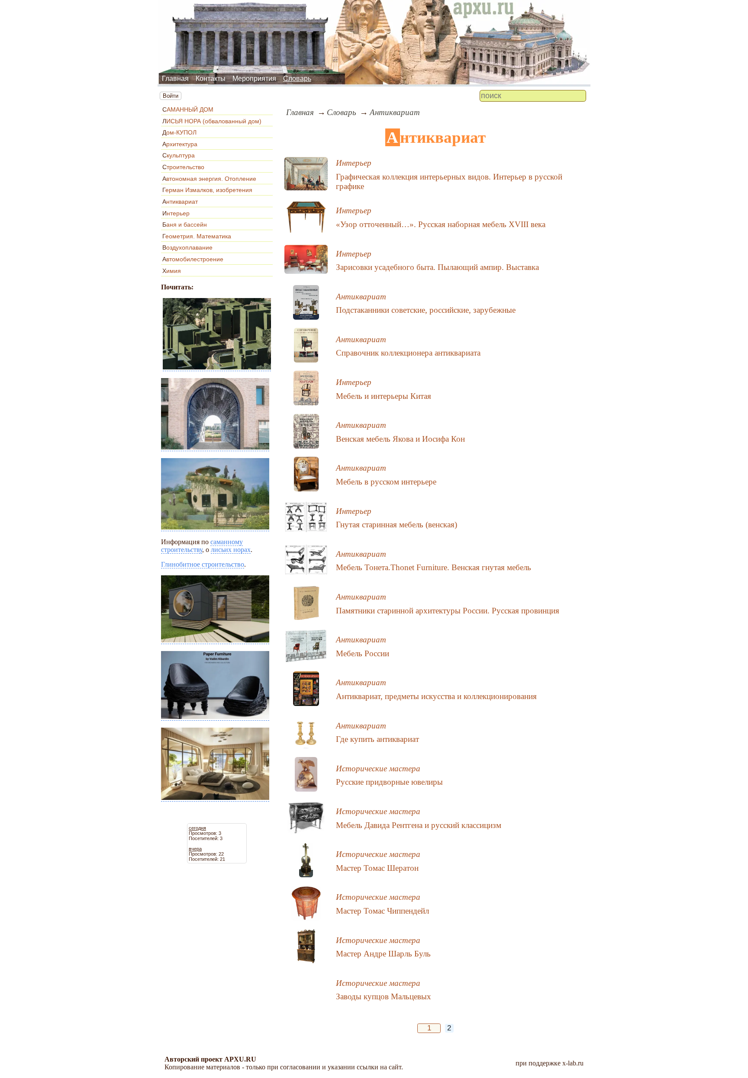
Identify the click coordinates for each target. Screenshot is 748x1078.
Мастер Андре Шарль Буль (383, 953)
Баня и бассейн (184, 224)
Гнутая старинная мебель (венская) (396, 524)
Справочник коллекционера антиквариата (408, 352)
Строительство (183, 167)
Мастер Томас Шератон (377, 868)
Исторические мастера (378, 768)
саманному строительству (202, 545)
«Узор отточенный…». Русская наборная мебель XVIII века (440, 224)
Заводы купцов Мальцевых (383, 996)
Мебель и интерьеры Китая (383, 396)
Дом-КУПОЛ (179, 132)
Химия (171, 270)
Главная (175, 78)
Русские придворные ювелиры (389, 781)
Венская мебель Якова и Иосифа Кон (400, 438)
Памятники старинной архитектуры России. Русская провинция (447, 610)
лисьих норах (231, 549)
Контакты (211, 78)
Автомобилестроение (192, 259)
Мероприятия (254, 78)
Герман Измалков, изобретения (207, 189)
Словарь (297, 78)
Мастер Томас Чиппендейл (382, 910)
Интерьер (176, 213)
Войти (170, 96)
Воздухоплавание (187, 247)
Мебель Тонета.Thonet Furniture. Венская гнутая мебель (433, 567)
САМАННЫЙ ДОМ (187, 109)
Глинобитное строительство (202, 564)
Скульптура (178, 155)
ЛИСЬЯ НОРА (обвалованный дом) (211, 121)
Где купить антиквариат (377, 739)
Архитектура (179, 144)
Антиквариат (180, 201)
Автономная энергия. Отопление (209, 178)
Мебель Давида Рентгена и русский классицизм (418, 825)
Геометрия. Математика (196, 236)
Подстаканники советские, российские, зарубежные (426, 309)
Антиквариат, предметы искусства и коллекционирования (436, 696)
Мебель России (362, 653)
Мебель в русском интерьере (386, 481)
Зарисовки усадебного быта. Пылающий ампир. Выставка (437, 267)
